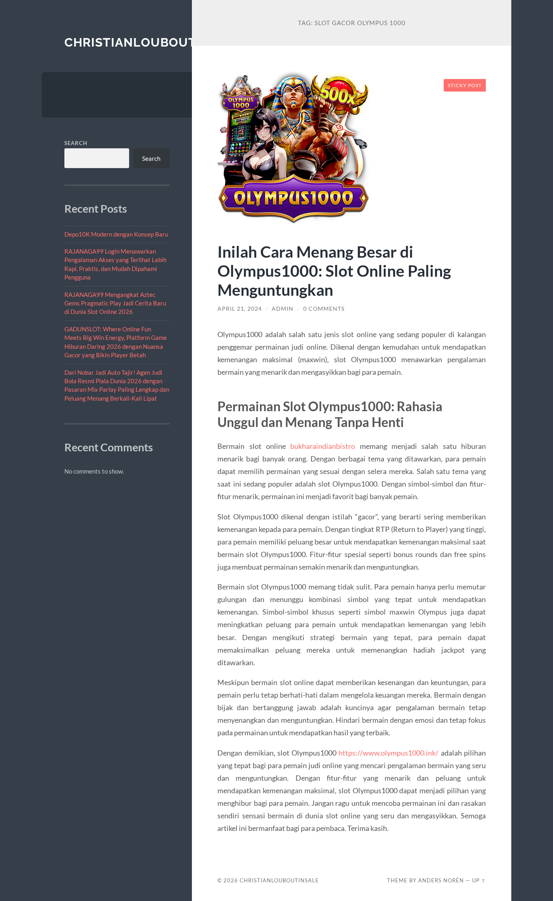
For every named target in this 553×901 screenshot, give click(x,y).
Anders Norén (441, 880)
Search (75, 143)
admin (283, 308)
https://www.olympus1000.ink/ (388, 752)
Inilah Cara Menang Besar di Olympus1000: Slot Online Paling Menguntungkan (334, 270)
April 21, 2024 (239, 308)
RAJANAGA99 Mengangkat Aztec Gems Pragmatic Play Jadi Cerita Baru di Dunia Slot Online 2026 (115, 303)
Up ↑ (479, 880)
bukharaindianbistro (322, 446)
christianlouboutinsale (153, 42)
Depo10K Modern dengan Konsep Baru (116, 234)
